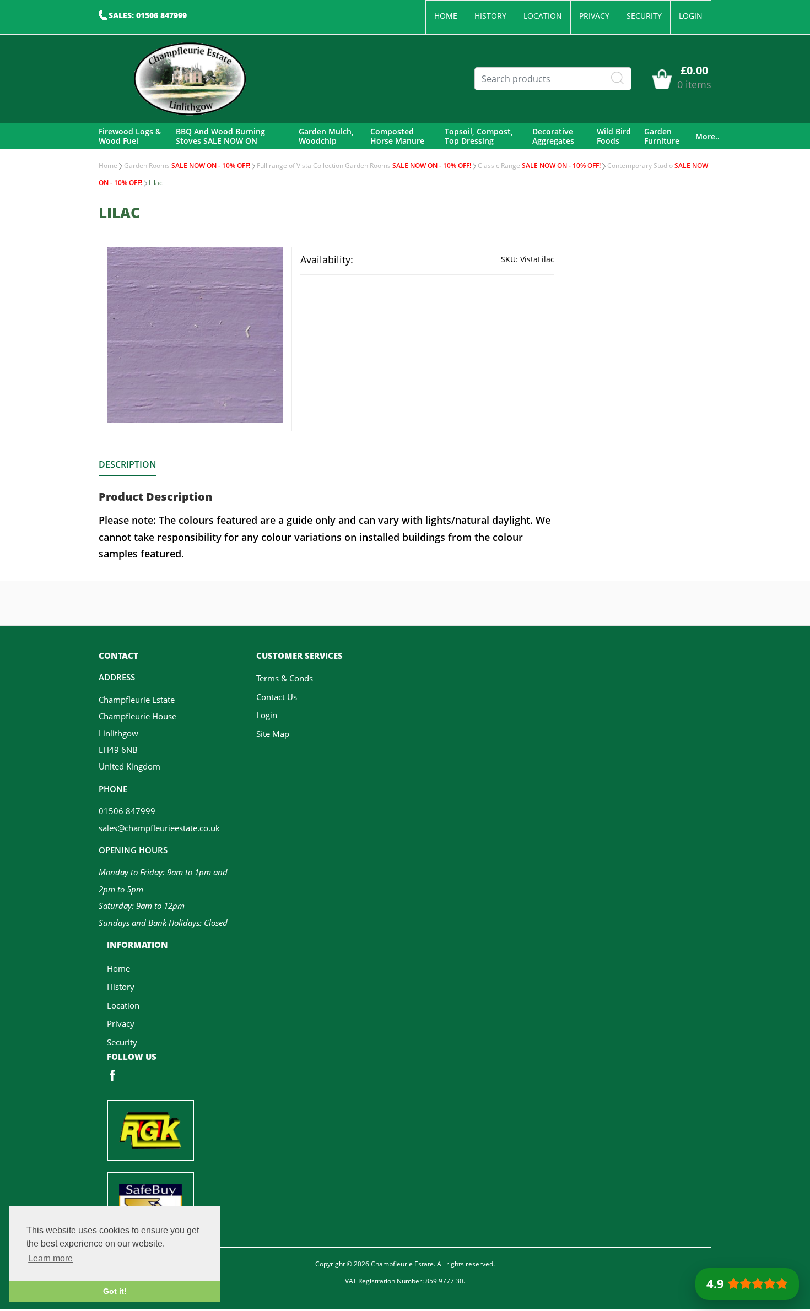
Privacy (594, 15)
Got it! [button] (115, 1291)
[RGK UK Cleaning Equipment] (150, 1129)
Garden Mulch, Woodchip (326, 136)
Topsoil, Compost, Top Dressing (479, 136)
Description (127, 464)
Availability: (326, 259)
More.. (707, 136)
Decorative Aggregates (553, 136)
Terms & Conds (284, 678)
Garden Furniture (661, 136)
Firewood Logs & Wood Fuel (130, 136)
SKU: (509, 259)
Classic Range (539, 165)
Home (445, 15)
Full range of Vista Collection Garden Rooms (364, 165)
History (490, 15)
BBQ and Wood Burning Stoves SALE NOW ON (220, 136)
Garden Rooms (187, 165)
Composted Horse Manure (397, 136)
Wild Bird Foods (614, 136)
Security (644, 15)
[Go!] (617, 78)
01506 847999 (127, 810)
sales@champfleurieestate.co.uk (159, 827)
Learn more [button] (50, 1258)
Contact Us (276, 696)
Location (542, 15)
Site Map (272, 733)
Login (691, 15)
